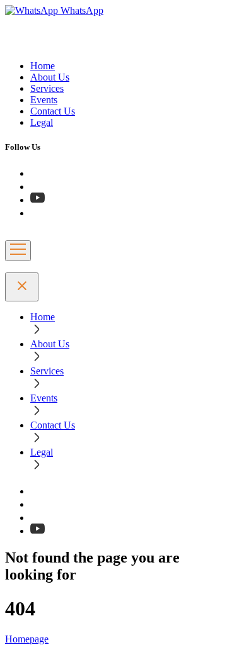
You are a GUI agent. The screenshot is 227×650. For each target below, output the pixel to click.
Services (47, 88)
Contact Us (52, 111)
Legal (41, 122)
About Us (49, 77)
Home (42, 65)
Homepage (27, 639)
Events (43, 99)
